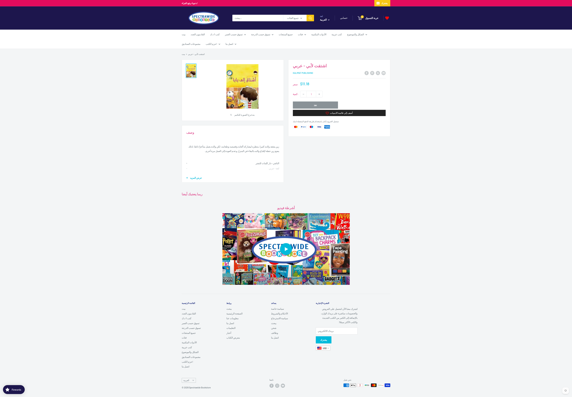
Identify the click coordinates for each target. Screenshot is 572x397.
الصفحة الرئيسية (234, 313)
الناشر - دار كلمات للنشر (267, 163)
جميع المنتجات (286, 34)
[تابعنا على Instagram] (277, 385)
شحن (273, 327)
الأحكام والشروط (279, 313)
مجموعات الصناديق (191, 43)
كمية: (295, 94)
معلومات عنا (232, 318)
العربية (186, 380)
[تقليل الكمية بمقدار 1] (303, 94)
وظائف (274, 332)
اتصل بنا (229, 43)
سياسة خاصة (277, 308)
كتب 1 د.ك (215, 34)
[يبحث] (310, 18)
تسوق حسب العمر (234, 34)
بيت (183, 34)
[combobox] (323, 348)
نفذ (315, 105)
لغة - (277, 168)
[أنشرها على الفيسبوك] (367, 73)
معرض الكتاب (233, 337)
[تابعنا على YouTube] (283, 385)
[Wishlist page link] (387, 18)
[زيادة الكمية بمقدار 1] (319, 94)
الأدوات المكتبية (318, 34)
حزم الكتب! (211, 43)
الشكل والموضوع (355, 34)
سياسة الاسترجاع (279, 318)
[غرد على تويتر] (378, 73)
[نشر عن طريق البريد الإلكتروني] (383, 73)
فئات (300, 34)
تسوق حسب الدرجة (260, 34)
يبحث (229, 308)
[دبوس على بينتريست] (372, 73)
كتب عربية (337, 34)
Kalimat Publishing (303, 73)
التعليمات (231, 327)
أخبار (228, 332)
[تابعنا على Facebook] (271, 385)
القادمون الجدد (198, 34)
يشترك (384, 3)
